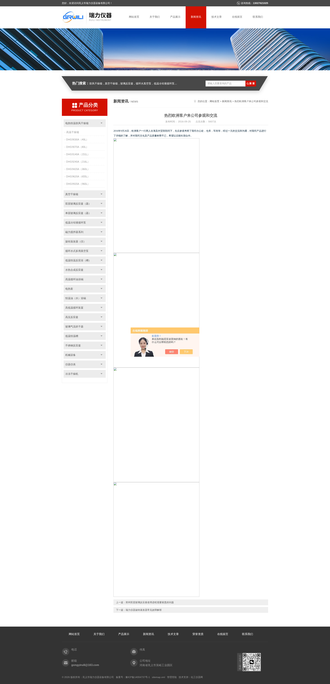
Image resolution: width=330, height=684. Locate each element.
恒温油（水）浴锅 (75, 298)
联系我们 (258, 16)
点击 (101, 123)
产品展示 (175, 16)
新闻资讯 (196, 16)
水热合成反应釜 (74, 269)
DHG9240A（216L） (78, 161)
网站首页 (134, 16)
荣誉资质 (198, 634)
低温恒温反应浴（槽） (78, 260)
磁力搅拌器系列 (74, 232)
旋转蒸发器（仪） (75, 241)
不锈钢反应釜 (73, 345)
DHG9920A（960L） (78, 183)
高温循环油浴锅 (74, 279)
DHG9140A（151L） (78, 154)
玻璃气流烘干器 (74, 326)
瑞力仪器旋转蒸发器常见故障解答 (144, 610)
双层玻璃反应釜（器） (78, 203)
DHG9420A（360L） (78, 169)
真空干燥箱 (71, 194)
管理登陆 (172, 677)
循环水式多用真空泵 (77, 250)
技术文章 (216, 16)
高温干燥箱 (72, 132)
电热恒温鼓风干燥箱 (77, 123)
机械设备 (70, 354)
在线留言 (237, 16)
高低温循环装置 (74, 307)
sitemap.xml (158, 677)
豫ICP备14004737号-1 (137, 677)
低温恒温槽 (71, 336)
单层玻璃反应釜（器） (78, 213)
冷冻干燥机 (71, 373)
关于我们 (155, 16)
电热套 (69, 288)
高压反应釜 (71, 317)
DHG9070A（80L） (77, 146)
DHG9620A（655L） (78, 176)
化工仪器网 (197, 677)
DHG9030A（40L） (77, 139)
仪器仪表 (70, 364)
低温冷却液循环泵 (75, 222)
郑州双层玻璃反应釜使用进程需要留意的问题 (150, 602)
